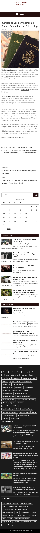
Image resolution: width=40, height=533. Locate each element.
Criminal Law (31, 244)
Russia (34, 326)
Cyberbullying (24, 335)
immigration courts (21, 393)
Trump (6, 76)
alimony (5, 372)
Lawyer (33, 270)
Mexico (19, 285)
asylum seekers (15, 372)
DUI (31, 246)
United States (25, 90)
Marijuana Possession (22, 519)
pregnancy (26, 494)
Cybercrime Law (27, 326)
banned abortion (30, 295)
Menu (22, 14)
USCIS (33, 468)
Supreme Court (9, 70)
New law (12, 261)
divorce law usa (15, 381)
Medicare (6, 133)
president (23, 406)
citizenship (8, 150)
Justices (25, 150)
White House (15, 418)
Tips (23, 285)
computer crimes (29, 313)
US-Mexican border (23, 415)
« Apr (8, 229)
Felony (34, 512)
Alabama (23, 295)
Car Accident (23, 244)
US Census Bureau (10, 96)
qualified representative (10, 412)
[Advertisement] (20, 9)
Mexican (32, 400)
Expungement (29, 387)
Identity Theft (16, 358)
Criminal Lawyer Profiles (20, 3)
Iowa (33, 492)
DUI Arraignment (8, 387)
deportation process (29, 378)
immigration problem (23, 397)
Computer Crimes (18, 315)
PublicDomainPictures (17, 137)
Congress (17, 150)
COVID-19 (24, 446)
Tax (26, 468)
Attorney (25, 372)
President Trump (19, 261)
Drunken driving (25, 246)
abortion (23, 492)
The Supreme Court (11, 152)
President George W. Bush (11, 409)
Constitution (25, 478)
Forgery (11, 515)
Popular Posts (19, 248)
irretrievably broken (9, 400)
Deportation (16, 378)
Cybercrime (26, 315)
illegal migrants (7, 393)
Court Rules (29, 259)
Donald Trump (26, 381)
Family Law (6, 390)
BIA (32, 372)
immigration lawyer (9, 397)
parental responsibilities (10, 406)
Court (14, 147)
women (16, 299)
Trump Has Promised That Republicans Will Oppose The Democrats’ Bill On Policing (25, 255)
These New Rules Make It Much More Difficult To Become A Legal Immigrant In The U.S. (25, 455)
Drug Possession (8, 512)
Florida (33, 356)
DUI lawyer (12, 248)
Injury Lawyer (32, 515)
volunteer (5, 418)
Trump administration (12, 154)
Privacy (26, 347)
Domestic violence (21, 509)
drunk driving (16, 246)
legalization (17, 480)
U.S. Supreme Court (9, 415)
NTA (25, 466)
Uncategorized (12, 525)
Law (18, 147)
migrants (12, 403)
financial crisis (16, 390)
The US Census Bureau (28, 152)
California (23, 281)
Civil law (7, 147)
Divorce (5, 381)
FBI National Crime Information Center (23, 283)
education (31, 446)
